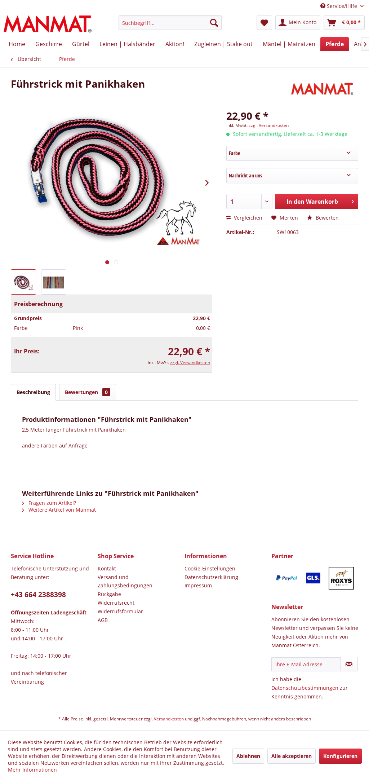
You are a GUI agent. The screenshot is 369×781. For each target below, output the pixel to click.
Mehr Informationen (32, 769)
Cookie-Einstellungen (209, 568)
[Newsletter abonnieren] (349, 664)
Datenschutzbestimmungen (304, 687)
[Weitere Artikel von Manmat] (323, 90)
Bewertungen (86, 392)
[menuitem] (170, 26)
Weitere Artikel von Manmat (61, 509)
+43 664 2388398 (38, 594)
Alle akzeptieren (291, 756)
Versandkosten (169, 719)
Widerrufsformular (120, 611)
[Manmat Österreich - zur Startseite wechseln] (48, 25)
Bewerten (326, 217)
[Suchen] (214, 23)
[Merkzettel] (264, 23)
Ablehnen (248, 756)
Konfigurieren (340, 756)
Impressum (198, 585)
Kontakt (107, 568)
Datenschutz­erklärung (211, 577)
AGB (103, 620)
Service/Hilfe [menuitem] (342, 6)
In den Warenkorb (312, 202)
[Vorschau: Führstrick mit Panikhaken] (23, 282)
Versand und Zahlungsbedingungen (125, 581)
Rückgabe (109, 594)
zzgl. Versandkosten (190, 362)
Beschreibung (33, 392)
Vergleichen (247, 217)
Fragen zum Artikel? (51, 502)
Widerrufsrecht (116, 602)
